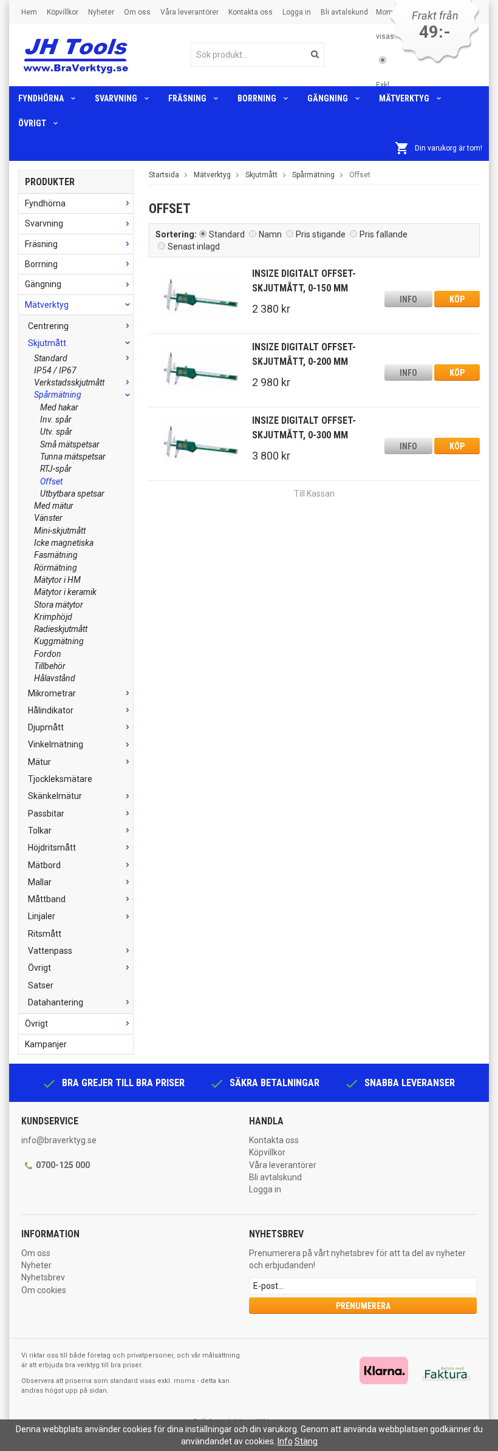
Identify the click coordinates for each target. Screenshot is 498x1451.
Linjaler (41, 916)
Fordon (47, 654)
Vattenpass (50, 951)
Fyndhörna (41, 98)
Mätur (39, 762)
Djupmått (46, 727)
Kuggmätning (59, 641)
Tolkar (40, 830)
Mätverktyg (404, 98)
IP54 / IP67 (55, 370)
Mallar (40, 882)
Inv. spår (56, 419)
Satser (40, 985)
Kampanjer (46, 1044)
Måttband (47, 899)
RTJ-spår (56, 469)
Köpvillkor (62, 12)
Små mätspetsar (70, 444)
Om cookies (43, 1290)
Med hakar (59, 407)
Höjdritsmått (52, 847)
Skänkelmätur (55, 796)
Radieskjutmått (60, 629)
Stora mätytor (58, 605)
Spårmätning (57, 394)
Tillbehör (50, 666)
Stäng (306, 1441)
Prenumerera (363, 1306)
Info (408, 299)
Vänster (48, 518)
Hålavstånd (54, 678)
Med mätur (53, 506)
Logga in (296, 12)
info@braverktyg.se (59, 1140)
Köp (457, 299)
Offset (51, 481)
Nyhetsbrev (43, 1277)
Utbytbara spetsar (72, 493)
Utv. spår (56, 432)
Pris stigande (321, 234)
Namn (270, 234)
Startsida (164, 175)
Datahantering (55, 1002)
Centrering (48, 326)
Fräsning (187, 98)
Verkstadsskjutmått (69, 382)
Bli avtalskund (344, 12)
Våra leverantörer (189, 12)
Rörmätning (55, 568)
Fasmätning (56, 555)
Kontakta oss (250, 12)
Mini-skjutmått (60, 530)
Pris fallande (384, 234)
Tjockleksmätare (60, 779)
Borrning (256, 98)
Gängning (327, 98)
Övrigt (32, 123)
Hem (29, 12)
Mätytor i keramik (65, 592)
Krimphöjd (53, 617)
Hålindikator (50, 710)
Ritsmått (44, 934)
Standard (50, 358)
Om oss (137, 12)
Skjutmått (47, 343)
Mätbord (44, 865)
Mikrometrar (52, 693)
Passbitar (46, 813)
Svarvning (116, 98)
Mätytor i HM (57, 580)
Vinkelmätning (55, 744)
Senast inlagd (194, 246)
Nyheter (101, 12)
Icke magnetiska (64, 543)
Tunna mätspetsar (73, 456)
